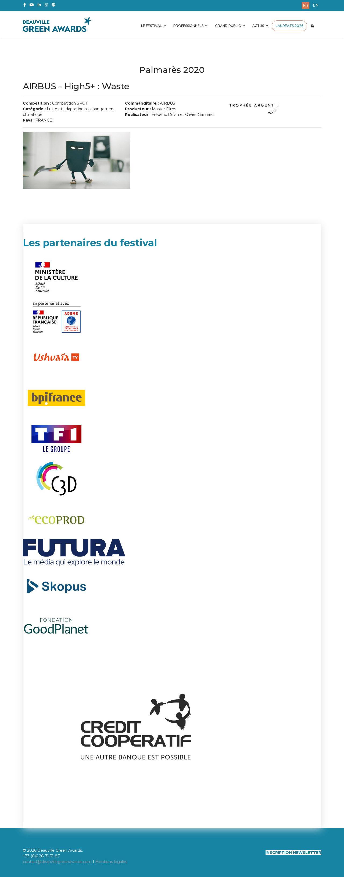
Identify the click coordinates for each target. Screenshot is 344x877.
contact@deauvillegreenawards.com (57, 861)
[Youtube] (32, 4)
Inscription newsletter (293, 852)
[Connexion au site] (312, 26)
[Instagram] (46, 4)
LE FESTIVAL (151, 26)
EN (316, 5)
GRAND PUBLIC (228, 26)
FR (305, 5)
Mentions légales (111, 861)
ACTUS (258, 26)
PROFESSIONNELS (188, 26)
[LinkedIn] (39, 4)
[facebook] (24, 4)
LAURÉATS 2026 (289, 26)
